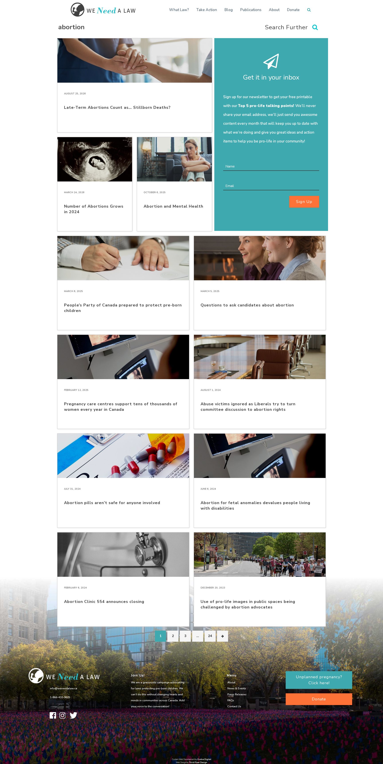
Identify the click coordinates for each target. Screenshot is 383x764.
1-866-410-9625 (60, 697)
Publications (250, 9)
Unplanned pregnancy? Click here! (319, 680)
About (274, 9)
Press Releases (236, 694)
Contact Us (234, 706)
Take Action (206, 9)
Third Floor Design (198, 762)
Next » (222, 636)
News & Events (236, 688)
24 (210, 636)
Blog (229, 9)
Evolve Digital (204, 759)
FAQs (230, 700)
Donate (293, 9)
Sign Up (304, 201)
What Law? (179, 9)
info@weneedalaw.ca (63, 688)
